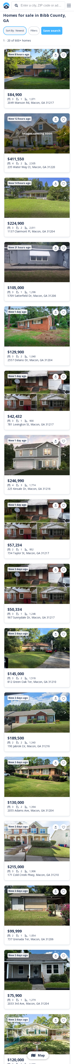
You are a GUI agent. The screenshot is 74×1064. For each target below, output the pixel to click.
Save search (51, 30)
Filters (34, 30)
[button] (69, 5)
